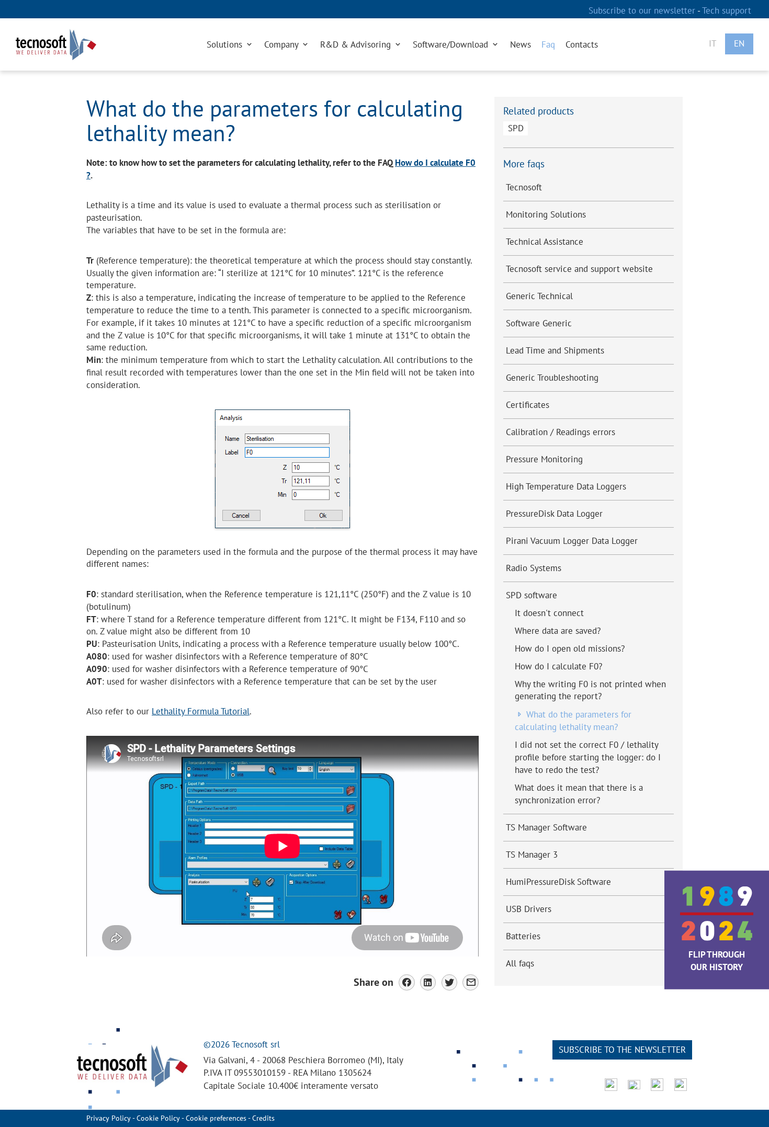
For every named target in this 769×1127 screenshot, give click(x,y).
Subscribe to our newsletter (643, 10)
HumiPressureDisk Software (558, 881)
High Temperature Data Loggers (566, 486)
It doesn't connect (549, 613)
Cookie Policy (158, 1118)
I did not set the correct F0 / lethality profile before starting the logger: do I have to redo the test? (588, 757)
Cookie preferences (216, 1118)
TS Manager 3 (532, 854)
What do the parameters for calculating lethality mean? (573, 721)
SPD (516, 128)
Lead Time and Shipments (555, 350)
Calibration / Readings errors (560, 432)
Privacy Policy (108, 1118)
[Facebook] (407, 982)
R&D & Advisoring (356, 44)
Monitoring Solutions (546, 214)
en (739, 43)
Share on (373, 982)
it (712, 43)
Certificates (527, 405)
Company (282, 44)
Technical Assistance (544, 241)
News (520, 44)
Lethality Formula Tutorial (201, 711)
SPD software (531, 595)
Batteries (523, 936)
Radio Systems (533, 568)
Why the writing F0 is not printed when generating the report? (590, 690)
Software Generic (539, 323)
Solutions (226, 44)
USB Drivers (528, 909)
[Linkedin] (428, 982)
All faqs (520, 963)
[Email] (470, 982)
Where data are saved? (558, 630)
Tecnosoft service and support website (579, 269)
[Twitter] (450, 982)
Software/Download (452, 44)
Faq (548, 44)
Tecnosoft (524, 187)
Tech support (726, 10)
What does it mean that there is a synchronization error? (579, 794)
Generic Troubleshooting (552, 377)
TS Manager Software (546, 827)
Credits (263, 1118)
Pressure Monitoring (544, 459)
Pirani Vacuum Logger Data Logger (572, 541)
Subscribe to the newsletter (622, 1049)
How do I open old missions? (570, 648)
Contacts (582, 44)
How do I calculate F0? (558, 666)
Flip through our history (716, 961)
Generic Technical (539, 296)
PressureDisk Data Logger (554, 513)
